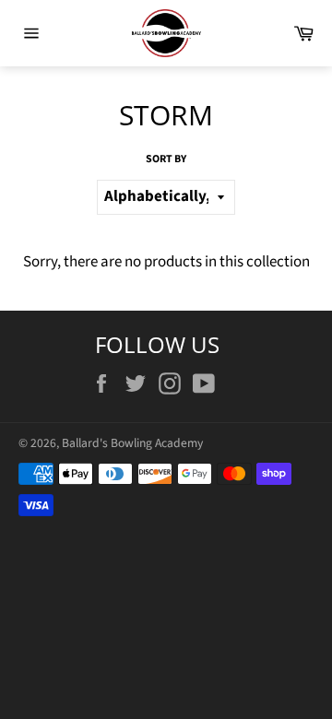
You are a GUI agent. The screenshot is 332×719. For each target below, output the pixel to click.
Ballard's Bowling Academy (132, 443)
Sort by (166, 159)
